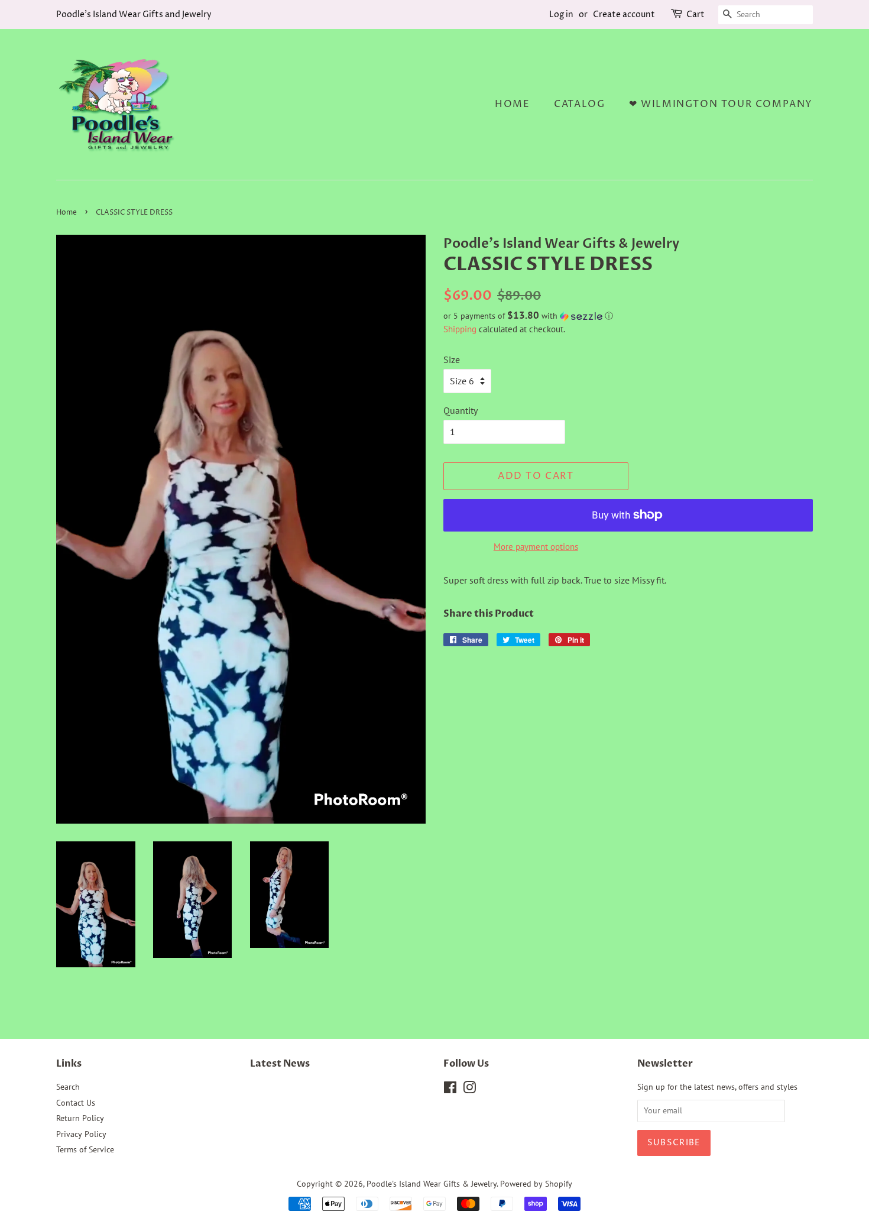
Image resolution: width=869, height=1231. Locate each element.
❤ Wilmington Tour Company (721, 104)
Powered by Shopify (536, 1183)
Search (68, 1086)
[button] (628, 316)
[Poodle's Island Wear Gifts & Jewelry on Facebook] (450, 1089)
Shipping (459, 329)
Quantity (460, 410)
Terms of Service (85, 1149)
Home (512, 104)
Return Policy (80, 1118)
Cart (695, 14)
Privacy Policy (81, 1134)
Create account (624, 14)
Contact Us (75, 1102)
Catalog (579, 104)
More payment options (536, 546)
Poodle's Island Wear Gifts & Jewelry (432, 1183)
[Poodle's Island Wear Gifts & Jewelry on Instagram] (469, 1089)
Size (451, 359)
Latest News (280, 1063)
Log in (561, 14)
